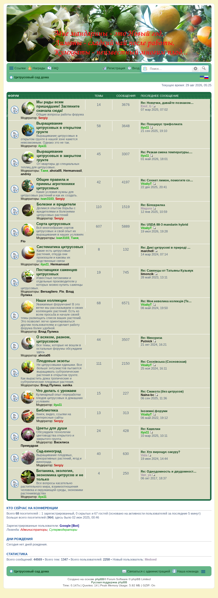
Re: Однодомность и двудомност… (168, 471)
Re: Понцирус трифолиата (161, 124)
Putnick (146, 341)
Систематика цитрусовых (60, 247)
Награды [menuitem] (39, 68)
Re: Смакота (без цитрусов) (162, 391)
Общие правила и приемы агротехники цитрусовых (55, 183)
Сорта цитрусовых (53, 224)
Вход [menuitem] (135, 68)
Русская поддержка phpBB (109, 582)
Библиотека (47, 410)
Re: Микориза (151, 337)
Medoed (151, 559)
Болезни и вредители (56, 204)
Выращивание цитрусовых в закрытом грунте (59, 155)
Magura (146, 208)
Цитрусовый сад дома (31, 571)
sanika (67, 385)
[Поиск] (204, 68)
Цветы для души (51, 428)
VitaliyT (146, 183)
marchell (147, 251)
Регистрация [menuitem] (116, 68)
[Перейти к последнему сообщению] (154, 106)
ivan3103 (47, 198)
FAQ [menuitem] (55, 68)
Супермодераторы (63, 529)
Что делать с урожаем (56, 391)
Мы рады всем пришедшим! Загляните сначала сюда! (57, 106)
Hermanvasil (72, 170)
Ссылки (20, 68)
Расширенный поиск (195, 68)
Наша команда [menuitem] (187, 571)
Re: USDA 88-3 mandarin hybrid (164, 224)
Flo (23, 241)
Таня (44, 170)
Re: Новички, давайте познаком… (167, 102)
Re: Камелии (150, 429)
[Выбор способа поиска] (144, 68)
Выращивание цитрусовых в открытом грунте (58, 127)
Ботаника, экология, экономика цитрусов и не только (59, 475)
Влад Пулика (48, 331)
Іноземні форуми (154, 411)
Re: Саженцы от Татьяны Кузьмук (167, 270)
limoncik (147, 274)
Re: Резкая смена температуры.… (166, 152)
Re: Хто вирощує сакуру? (160, 452)
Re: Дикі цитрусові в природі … (165, 247)
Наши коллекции (51, 300)
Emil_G (146, 106)
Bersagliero (49, 291)
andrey (26, 174)
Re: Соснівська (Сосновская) (163, 361)
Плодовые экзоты (53, 361)
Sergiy (43, 117)
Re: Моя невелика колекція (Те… (166, 301)
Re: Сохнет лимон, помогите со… (167, 180)
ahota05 (56, 170)
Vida (144, 455)
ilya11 (42, 146)
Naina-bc (147, 394)
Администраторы (33, 529)
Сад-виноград (48, 451)
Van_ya (146, 475)
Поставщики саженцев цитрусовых (56, 272)
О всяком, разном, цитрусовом (53, 339)
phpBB (99, 579)
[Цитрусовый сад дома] (121, 32)
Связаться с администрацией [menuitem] (148, 571)
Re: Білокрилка (153, 205)
